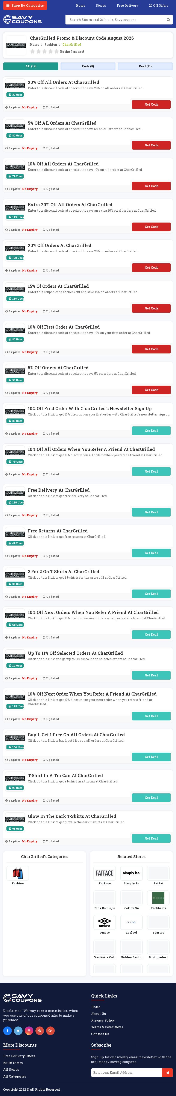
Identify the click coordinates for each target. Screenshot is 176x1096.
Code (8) (88, 66)
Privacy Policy (103, 1020)
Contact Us (100, 1034)
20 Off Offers (158, 5)
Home (80, 5)
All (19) (30, 66)
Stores (101, 5)
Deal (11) (145, 66)
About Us (98, 1013)
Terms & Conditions (107, 1027)
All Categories (14, 1076)
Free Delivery (127, 5)
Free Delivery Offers (19, 1056)
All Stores (11, 1069)
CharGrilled (71, 44)
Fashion (50, 44)
